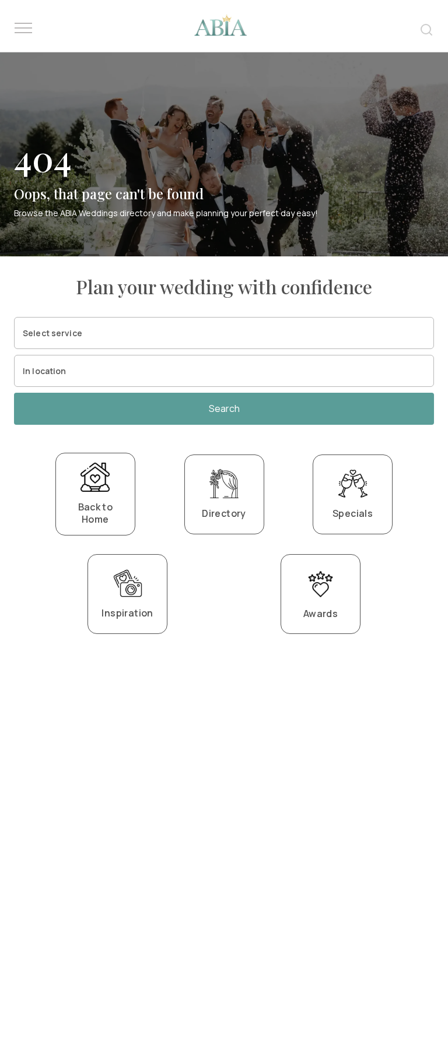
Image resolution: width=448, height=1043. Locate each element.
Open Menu (23, 28)
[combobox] (224, 333)
